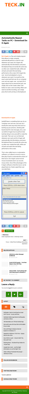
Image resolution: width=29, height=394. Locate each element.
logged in (10, 288)
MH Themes (14, 392)
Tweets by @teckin (6, 375)
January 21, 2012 (13, 265)
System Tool (9, 230)
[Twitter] (14, 294)
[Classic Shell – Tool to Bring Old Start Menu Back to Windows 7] (5, 272)
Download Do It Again (8, 117)
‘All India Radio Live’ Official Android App (14, 321)
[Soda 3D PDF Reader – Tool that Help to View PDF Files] (5, 264)
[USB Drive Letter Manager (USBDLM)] (5, 256)
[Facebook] (8, 294)
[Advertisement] (14, 19)
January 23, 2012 (13, 257)
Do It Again (5, 56)
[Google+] (20, 294)
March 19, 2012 (6, 47)
